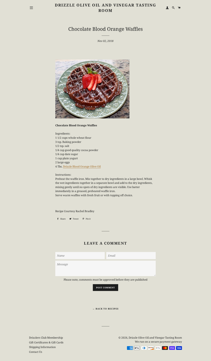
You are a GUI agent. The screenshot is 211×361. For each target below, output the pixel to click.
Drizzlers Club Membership (46, 337)
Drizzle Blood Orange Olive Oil (82, 166)
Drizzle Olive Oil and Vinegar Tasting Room (105, 7)
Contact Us (35, 352)
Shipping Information (42, 347)
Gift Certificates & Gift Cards (46, 342)
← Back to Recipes (106, 308)
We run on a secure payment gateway (158, 341)
